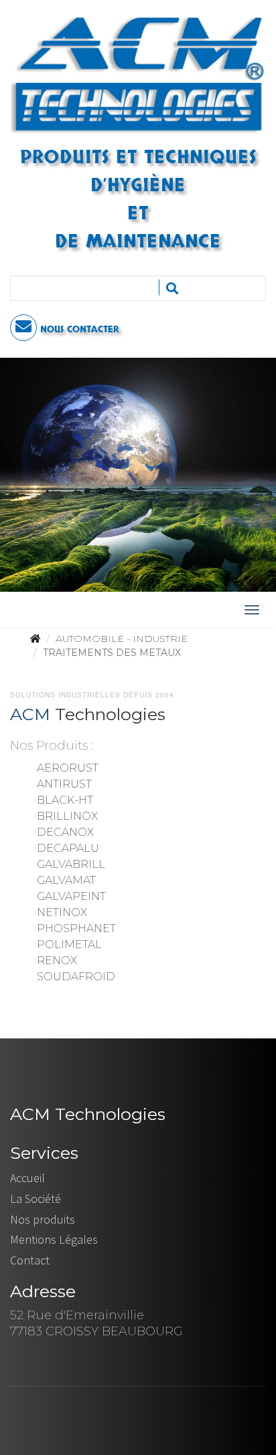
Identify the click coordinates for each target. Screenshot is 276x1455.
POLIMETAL (69, 944)
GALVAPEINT (71, 896)
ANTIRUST (64, 784)
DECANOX (65, 832)
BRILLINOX (67, 816)
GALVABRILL (71, 864)
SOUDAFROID (76, 976)
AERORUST (67, 768)
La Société (35, 1198)
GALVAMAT (66, 880)
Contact (30, 1260)
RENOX (57, 960)
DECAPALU (68, 848)
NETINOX (62, 912)
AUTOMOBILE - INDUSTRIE (122, 639)
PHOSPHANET (76, 928)
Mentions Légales (54, 1239)
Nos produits (42, 1219)
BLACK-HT (65, 800)
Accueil (27, 1178)
